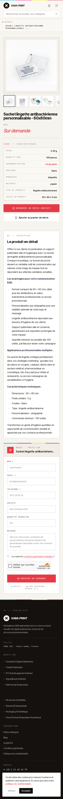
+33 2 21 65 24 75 (16, 769)
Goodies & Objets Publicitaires (19, 661)
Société (11, 503)
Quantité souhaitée (18, 517)
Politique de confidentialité (16, 753)
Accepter (26, 790)
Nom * (10, 461)
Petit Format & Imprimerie (17, 684)
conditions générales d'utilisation (38, 556)
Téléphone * (14, 489)
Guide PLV (8, 743)
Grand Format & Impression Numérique (23, 717)
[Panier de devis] (49, 5)
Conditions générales (13, 748)
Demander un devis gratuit (33, 208)
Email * (11, 475)
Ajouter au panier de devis (33, 217)
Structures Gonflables (15, 700)
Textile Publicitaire (14, 667)
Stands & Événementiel (16, 706)
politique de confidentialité (18, 784)
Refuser (12, 790)
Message (11, 531)
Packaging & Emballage (17, 711)
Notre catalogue (11, 732)
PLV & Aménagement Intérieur (19, 673)
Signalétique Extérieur (16, 679)
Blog (6, 737)
